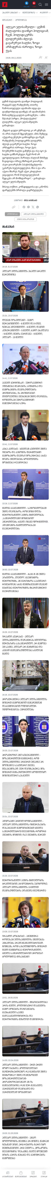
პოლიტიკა (21, 20)
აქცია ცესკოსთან (25, 219)
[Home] (4, 4)
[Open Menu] (46, 4)
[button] (11, 12)
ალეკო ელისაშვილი (34, 214)
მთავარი (7, 20)
